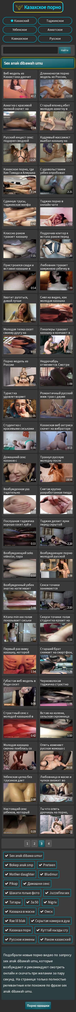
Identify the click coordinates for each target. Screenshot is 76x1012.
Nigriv (52, 902)
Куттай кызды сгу (54, 930)
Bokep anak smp (21, 865)
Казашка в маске (22, 911)
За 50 (34, 902)
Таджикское (55, 21)
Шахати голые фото (24, 893)
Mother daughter (21, 874)
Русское (55, 38)
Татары (15, 902)
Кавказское (19, 38)
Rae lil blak (17, 921)
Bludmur (51, 874)
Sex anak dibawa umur (25, 855)
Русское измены (22, 939)
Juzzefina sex (59, 893)
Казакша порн (20, 930)
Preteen (49, 865)
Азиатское (55, 30)
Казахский (21, 21)
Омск (48, 911)
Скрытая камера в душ (52, 921)
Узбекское (20, 30)
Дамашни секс (38, 883)
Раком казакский (57, 939)
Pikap (13, 883)
